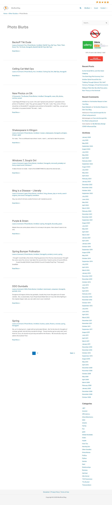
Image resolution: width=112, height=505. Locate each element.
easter (47, 324)
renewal (57, 324)
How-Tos (85, 443)
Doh (52, 71)
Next (72, 353)
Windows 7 (28, 165)
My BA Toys (46, 45)
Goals (84, 437)
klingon (14, 135)
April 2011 (85, 338)
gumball (14, 291)
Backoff (35, 47)
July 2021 (85, 226)
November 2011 (87, 323)
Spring (15, 320)
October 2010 (86, 353)
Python (84, 458)
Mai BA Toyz (42, 47)
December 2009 (87, 368)
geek (26, 163)
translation (35, 195)
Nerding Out (86, 446)
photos (61, 96)
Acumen (84, 411)
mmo (19, 291)
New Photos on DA (22, 93)
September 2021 (87, 220)
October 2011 (86, 326)
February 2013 (86, 294)
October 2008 (86, 397)
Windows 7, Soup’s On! (24, 160)
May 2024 (85, 155)
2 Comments (16, 96)
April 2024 (85, 158)
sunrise (14, 98)
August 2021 (86, 223)
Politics (84, 455)
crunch (55, 254)
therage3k (29, 47)
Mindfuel (87, 8)
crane (53, 96)
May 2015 (85, 255)
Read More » (16, 51)
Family (84, 426)
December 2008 (87, 391)
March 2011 (85, 341)
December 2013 (87, 276)
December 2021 (87, 214)
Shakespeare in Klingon (24, 130)
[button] (80, 8)
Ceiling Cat (46, 71)
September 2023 (87, 164)
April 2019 (85, 240)
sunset (20, 98)
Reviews (85, 470)
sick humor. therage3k (25, 195)
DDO (25, 289)
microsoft (54, 163)
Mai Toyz (49, 47)
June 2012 (85, 311)
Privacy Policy (55, 492)
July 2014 (85, 264)
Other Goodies (86, 449)
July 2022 (85, 196)
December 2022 (87, 184)
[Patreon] (97, 2)
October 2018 (86, 246)
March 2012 (85, 317)
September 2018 (87, 249)
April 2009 (85, 379)
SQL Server (85, 476)
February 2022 (86, 211)
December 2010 (87, 347)
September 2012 (87, 306)
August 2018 (86, 252)
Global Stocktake (87, 435)
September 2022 (87, 193)
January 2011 (86, 344)
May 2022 (85, 202)
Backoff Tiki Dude (21, 42)
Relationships (86, 467)
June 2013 (85, 285)
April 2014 (85, 267)
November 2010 (87, 350)
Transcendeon (86, 485)
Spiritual (84, 473)
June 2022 (85, 199)
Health (84, 440)
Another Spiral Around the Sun (91, 79)
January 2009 (86, 388)
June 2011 (85, 335)
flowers (52, 324)
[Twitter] (102, 2)
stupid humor (20, 165)
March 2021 (85, 235)
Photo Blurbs (31, 45)
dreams (84, 423)
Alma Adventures (87, 417)
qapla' (19, 135)
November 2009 (87, 370)
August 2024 (86, 149)
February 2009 (86, 385)
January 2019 (86, 243)
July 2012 (85, 308)
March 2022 (86, 208)
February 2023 (86, 179)
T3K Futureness (87, 479)
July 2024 (85, 152)
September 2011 (87, 329)
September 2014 (87, 261)
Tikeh (59, 45)
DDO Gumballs (20, 286)
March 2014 (86, 270)
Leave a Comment (17, 45)
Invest (96, 8)
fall (57, 96)
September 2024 (87, 146)
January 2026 (86, 137)
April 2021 (85, 232)
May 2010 (85, 362)
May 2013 (85, 288)
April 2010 (85, 365)
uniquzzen (55, 289)
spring (42, 224)
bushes (42, 324)
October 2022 (86, 190)
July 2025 (85, 140)
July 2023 (85, 170)
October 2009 (86, 373)
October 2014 (86, 258)
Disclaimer (46, 492)
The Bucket (24, 96)
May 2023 (85, 173)
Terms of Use (65, 492)
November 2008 (87, 394)
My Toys (53, 45)
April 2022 (85, 205)
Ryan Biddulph (86, 107)
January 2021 (86, 238)
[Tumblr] (107, 2)
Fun (25, 45)
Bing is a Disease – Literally (26, 190)
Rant (83, 464)
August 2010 (86, 359)
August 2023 (86, 167)
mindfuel (85, 101)
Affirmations (86, 414)
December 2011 (87, 320)
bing (45, 193)
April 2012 (85, 314)
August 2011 (86, 332)
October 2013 (86, 282)
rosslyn (42, 133)
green (60, 224)
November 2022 (87, 187)
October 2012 (86, 303)
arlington (64, 133)
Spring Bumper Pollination (26, 251)
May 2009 (85, 376)
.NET (83, 408)
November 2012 (87, 300)
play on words (57, 193)
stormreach (47, 289)
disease (49, 193)
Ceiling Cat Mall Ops (23, 68)
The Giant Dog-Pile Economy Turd (93, 76)
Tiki (17, 47)
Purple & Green (20, 221)
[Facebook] (100, 2)
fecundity (55, 224)
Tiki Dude (22, 47)
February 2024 (86, 161)
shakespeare (49, 133)
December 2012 (87, 297)
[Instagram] (105, 2)
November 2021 (87, 217)
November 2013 (87, 279)
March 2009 (86, 382)
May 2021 (85, 229)
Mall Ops (56, 71)
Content (103, 8)
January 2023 (86, 181)
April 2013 (85, 291)
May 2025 (85, 143)
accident (50, 254)
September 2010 (87, 356)
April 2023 (85, 176)
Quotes (84, 461)
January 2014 (86, 273)
